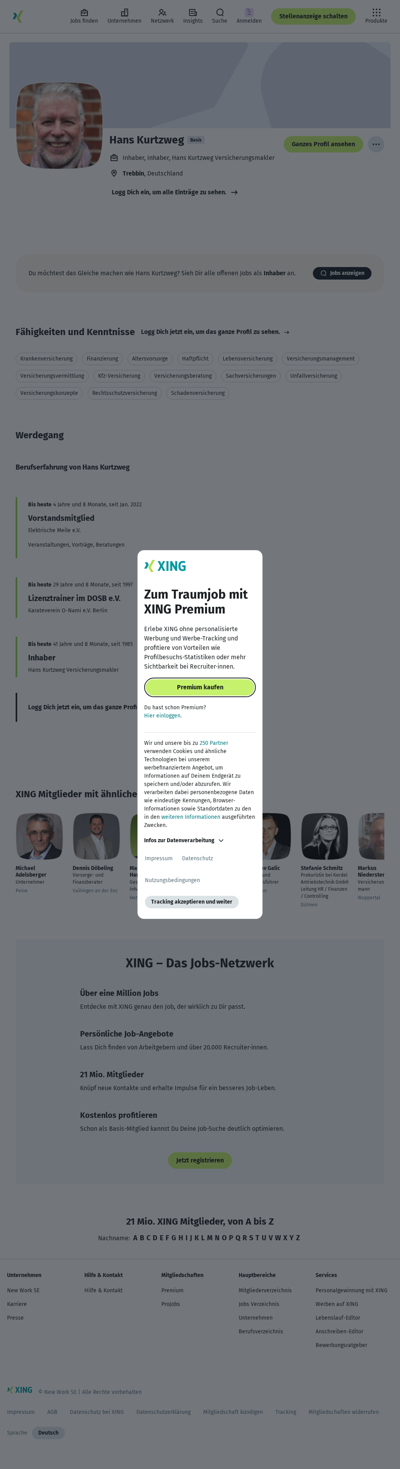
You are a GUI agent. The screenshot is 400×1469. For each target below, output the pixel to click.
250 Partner (214, 743)
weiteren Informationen (190, 817)
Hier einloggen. (163, 715)
